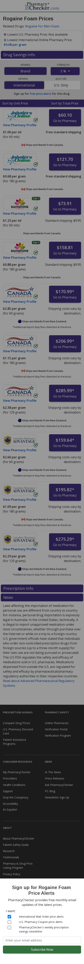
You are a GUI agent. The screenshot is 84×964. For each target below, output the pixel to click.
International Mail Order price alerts (41, 916)
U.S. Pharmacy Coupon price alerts (41, 922)
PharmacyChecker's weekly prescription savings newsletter (44, 929)
